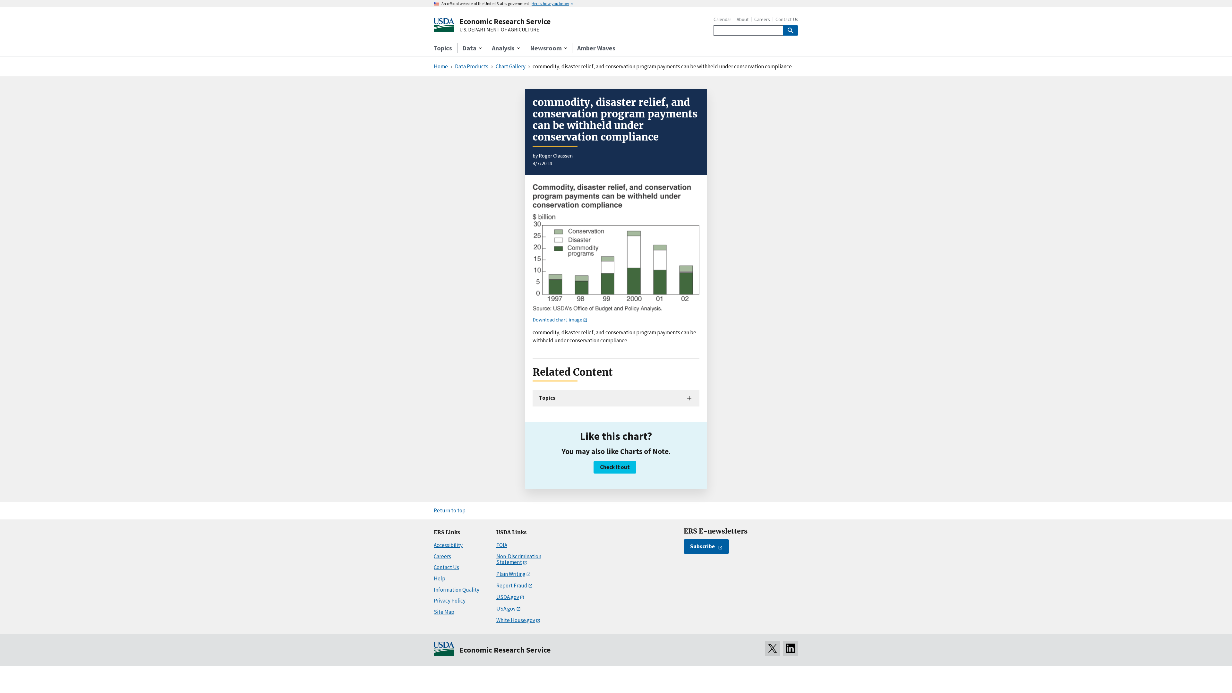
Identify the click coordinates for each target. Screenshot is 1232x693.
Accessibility (448, 545)
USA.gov (506, 608)
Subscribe (702, 546)
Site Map (444, 611)
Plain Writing (511, 574)
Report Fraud (511, 585)
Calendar (722, 19)
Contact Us (786, 19)
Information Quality (456, 589)
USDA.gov (507, 597)
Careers (762, 19)
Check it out (615, 467)
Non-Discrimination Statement (518, 559)
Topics (443, 48)
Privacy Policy (450, 600)
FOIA (501, 545)
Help (439, 578)
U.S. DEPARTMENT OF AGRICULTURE (499, 30)
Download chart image (557, 319)
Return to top (450, 510)
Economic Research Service (505, 21)
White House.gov (515, 620)
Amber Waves (596, 48)
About (743, 19)
